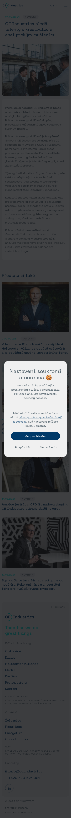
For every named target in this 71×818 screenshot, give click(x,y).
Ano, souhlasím (35, 436)
